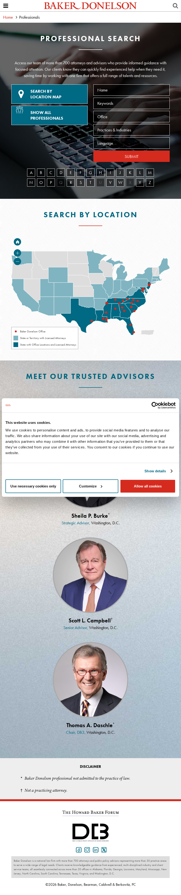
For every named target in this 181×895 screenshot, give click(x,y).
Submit (132, 156)
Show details (155, 471)
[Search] (175, 5)
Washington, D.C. (105, 523)
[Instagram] (86, 849)
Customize (88, 486)
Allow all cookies (148, 486)
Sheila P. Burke (90, 515)
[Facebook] (78, 849)
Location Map (45, 94)
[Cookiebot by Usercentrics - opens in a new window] (155, 405)
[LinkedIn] (95, 849)
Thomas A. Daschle (90, 725)
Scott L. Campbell (91, 620)
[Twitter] (103, 849)
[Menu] (5, 5)
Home (8, 17)
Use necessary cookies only (33, 486)
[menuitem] (116, 311)
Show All (46, 115)
